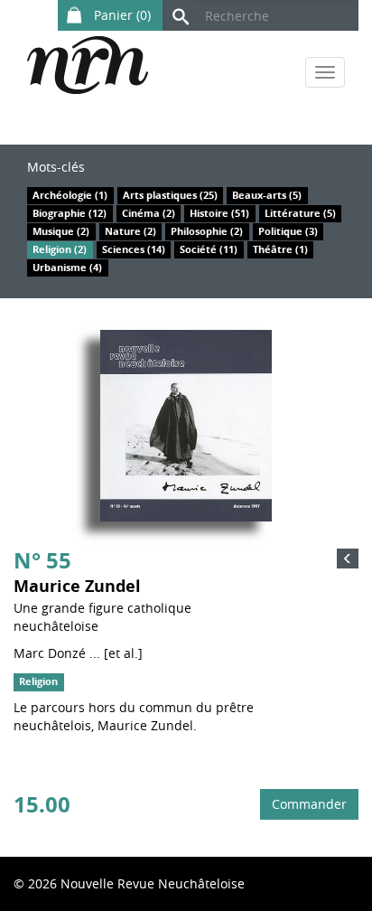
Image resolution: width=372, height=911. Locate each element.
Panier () (120, 14)
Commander (309, 803)
